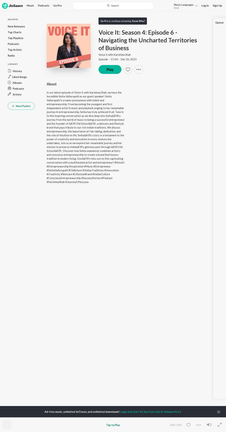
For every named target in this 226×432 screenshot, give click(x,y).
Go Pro (57, 5)
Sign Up (217, 5)
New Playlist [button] (23, 105)
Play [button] (110, 69)
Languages (184, 4)
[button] (185, 6)
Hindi (176, 8)
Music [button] (30, 5)
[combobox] (113, 5)
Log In (205, 5)
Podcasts (43, 5)
